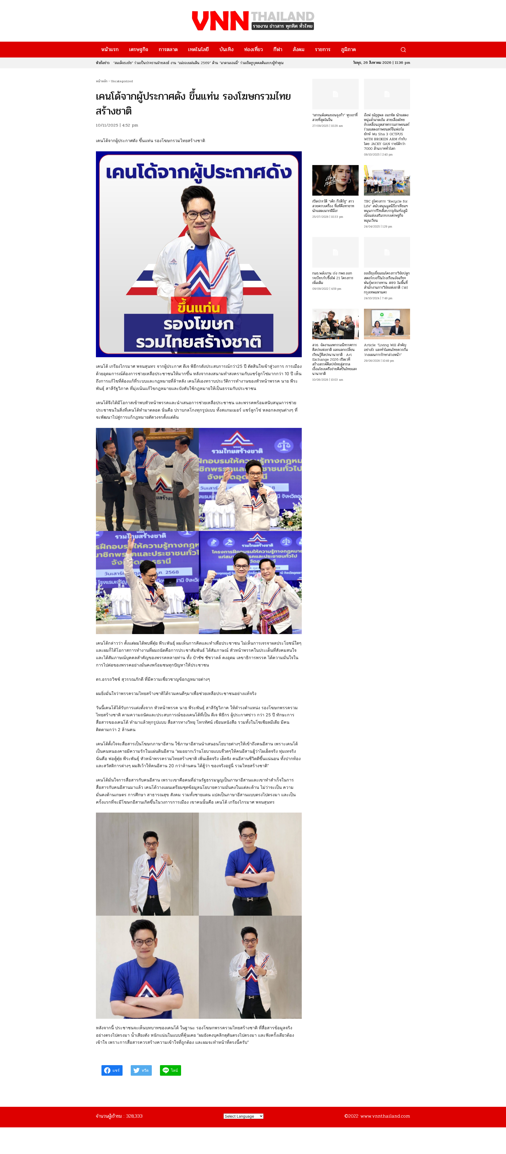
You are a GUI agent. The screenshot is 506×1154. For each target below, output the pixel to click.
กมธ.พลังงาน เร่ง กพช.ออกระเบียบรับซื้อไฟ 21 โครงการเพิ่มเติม (332, 278)
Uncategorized (122, 81)
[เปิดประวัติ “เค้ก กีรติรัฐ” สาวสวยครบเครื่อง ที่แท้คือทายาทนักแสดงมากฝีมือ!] (335, 180)
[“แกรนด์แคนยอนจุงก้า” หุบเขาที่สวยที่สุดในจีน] (335, 94)
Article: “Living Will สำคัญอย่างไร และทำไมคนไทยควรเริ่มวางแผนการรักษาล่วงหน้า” (386, 349)
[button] (403, 50)
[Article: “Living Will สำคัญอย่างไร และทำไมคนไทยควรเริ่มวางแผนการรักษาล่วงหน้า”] (387, 324)
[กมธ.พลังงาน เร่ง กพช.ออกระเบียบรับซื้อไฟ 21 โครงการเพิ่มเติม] (335, 252)
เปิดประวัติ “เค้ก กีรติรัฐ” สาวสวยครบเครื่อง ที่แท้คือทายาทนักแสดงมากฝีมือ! (333, 206)
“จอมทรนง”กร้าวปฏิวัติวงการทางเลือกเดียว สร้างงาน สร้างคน (157, 63)
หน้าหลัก (102, 81)
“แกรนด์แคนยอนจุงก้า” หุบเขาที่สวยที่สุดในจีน (335, 117)
